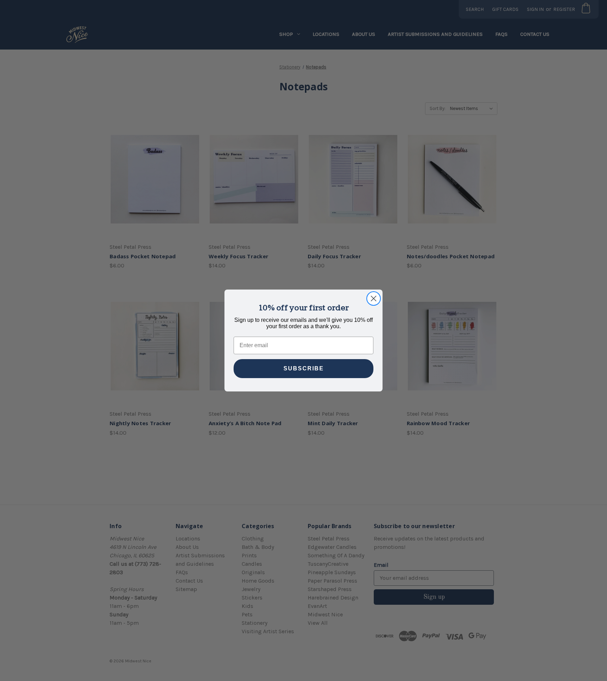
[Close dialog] (373, 298)
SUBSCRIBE (303, 368)
